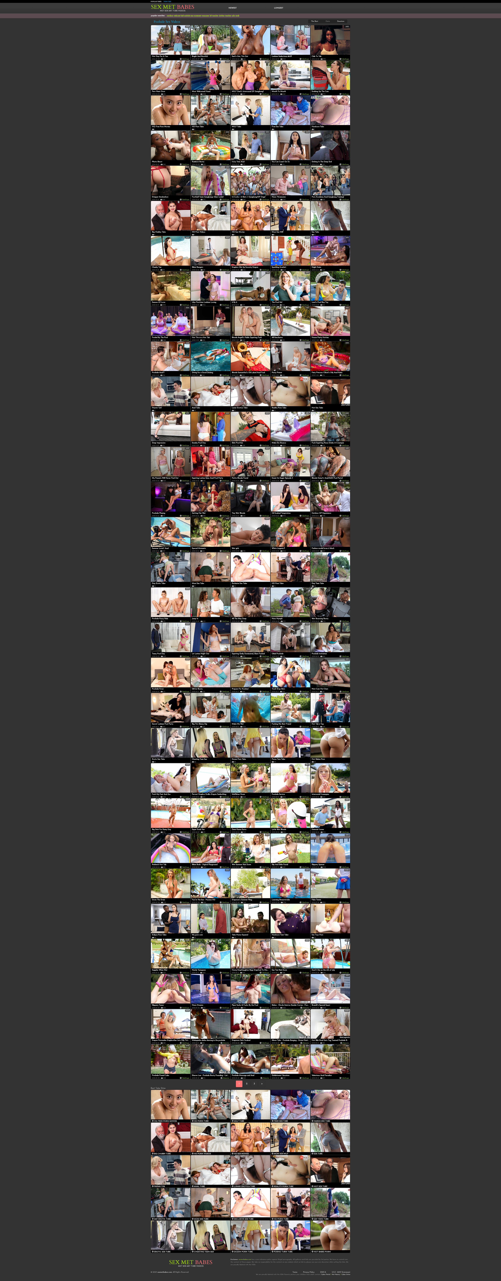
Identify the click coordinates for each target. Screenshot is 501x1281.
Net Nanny (336, 1274)
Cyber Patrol (325, 1274)
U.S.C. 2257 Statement (341, 1272)
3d (211, 16)
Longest (278, 8)
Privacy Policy (308, 1272)
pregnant (197, 16)
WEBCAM (177, 16)
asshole (187, 16)
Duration (340, 21)
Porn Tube (167, 1)
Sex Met (172, 7)
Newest (233, 8)
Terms (295, 1272)
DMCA (323, 1272)
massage (205, 16)
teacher (215, 16)
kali (182, 16)
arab (237, 16)
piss (192, 16)
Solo (233, 16)
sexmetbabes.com (164, 1272)
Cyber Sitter (346, 1274)
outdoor (170, 16)
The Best (314, 21)
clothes (222, 16)
